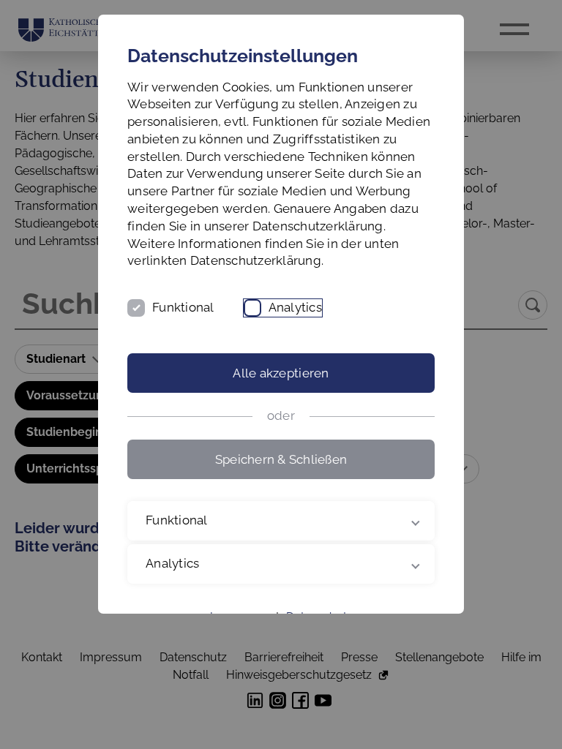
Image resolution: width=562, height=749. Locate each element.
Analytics (295, 307)
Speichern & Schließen (281, 459)
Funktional (183, 307)
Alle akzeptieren (281, 373)
